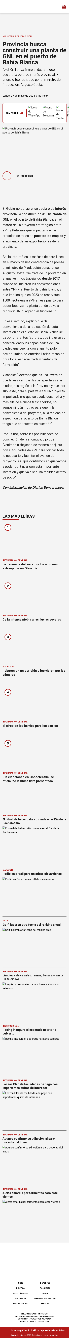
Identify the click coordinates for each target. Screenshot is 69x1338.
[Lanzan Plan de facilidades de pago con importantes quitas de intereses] (34, 1109)
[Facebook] (17, 1270)
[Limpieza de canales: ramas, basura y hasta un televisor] (34, 1000)
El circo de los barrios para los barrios (30, 726)
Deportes (45, 1283)
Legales (45, 1304)
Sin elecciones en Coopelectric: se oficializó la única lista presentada (28, 779)
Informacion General (15, 560)
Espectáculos (20, 1293)
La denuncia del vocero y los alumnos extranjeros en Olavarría (30, 566)
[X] (51, 1270)
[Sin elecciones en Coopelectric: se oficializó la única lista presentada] (34, 753)
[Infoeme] (17, 6)
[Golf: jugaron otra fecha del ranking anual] (34, 946)
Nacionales (20, 1298)
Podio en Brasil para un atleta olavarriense (32, 873)
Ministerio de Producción (17, 36)
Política (20, 1288)
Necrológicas (20, 1304)
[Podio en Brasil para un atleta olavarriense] (34, 895)
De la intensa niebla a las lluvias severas (32, 619)
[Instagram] (29, 1270)
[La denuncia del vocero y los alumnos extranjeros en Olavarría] (34, 540)
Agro (45, 1293)
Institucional (11, 1026)
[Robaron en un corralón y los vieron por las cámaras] (34, 646)
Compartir (12, 113)
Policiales (9, 667)
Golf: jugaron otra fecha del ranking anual (32, 924)
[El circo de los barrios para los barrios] (34, 701)
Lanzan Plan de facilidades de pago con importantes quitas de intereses (30, 1086)
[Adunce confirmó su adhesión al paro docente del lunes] (34, 1163)
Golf (5, 921)
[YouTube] (40, 1270)
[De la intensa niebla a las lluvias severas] (34, 595)
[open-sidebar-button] (64, 7)
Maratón (8, 870)
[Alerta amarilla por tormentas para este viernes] (34, 1218)
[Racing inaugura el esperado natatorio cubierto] (34, 1055)
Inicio (20, 1283)
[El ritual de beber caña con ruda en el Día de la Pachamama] (34, 844)
